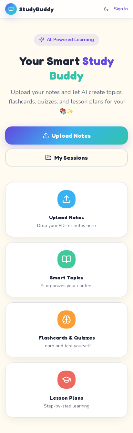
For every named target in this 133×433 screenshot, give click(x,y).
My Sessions (71, 157)
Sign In (121, 9)
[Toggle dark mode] (106, 9)
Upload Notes (71, 135)
